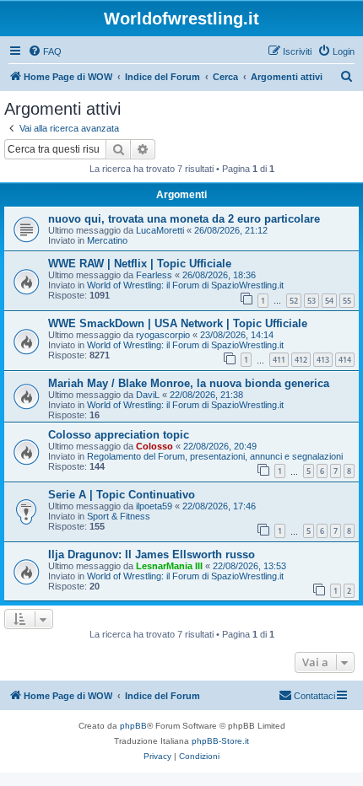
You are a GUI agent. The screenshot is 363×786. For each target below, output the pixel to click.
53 (311, 300)
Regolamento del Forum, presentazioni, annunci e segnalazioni (215, 456)
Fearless (154, 275)
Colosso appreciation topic (118, 434)
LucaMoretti (160, 230)
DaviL (148, 395)
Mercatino (107, 240)
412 (301, 359)
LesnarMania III (169, 566)
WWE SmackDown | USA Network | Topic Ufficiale (177, 323)
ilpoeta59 (154, 506)
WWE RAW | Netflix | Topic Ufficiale (139, 263)
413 (323, 359)
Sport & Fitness (118, 516)
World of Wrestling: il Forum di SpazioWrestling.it (185, 285)
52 (294, 300)
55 (347, 300)
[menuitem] (45, 51)
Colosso (154, 446)
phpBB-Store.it (220, 741)
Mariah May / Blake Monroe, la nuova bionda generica (188, 383)
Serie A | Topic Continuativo (121, 494)
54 (329, 300)
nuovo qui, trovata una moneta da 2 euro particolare (184, 219)
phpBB (133, 725)
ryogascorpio (163, 335)
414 (345, 359)
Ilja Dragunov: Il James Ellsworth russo (151, 554)
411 (279, 359)
